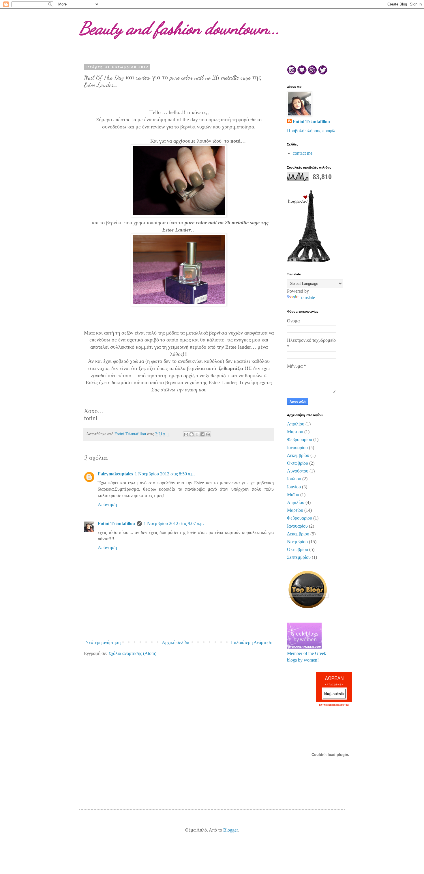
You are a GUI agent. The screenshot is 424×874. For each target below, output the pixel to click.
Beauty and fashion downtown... (179, 28)
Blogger (230, 830)
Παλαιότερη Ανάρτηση (251, 642)
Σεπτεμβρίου (299, 557)
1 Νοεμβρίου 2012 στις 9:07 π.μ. (174, 523)
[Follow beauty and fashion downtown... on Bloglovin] (308, 260)
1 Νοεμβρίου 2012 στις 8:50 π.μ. (165, 473)
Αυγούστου (297, 470)
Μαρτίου (295, 431)
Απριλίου (295, 423)
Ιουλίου (294, 478)
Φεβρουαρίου (299, 439)
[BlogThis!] (191, 434)
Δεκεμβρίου (298, 455)
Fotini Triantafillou (116, 523)
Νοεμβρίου (297, 541)
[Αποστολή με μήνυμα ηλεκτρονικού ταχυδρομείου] (186, 434)
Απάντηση (107, 504)
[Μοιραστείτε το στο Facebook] (202, 434)
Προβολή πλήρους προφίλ (311, 130)
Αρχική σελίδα (175, 642)
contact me (302, 153)
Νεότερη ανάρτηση (103, 642)
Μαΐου (293, 494)
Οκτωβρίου (297, 463)
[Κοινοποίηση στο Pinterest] (208, 434)
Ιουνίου (294, 486)
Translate (307, 297)
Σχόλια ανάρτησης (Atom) (132, 653)
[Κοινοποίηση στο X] (197, 434)
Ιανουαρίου (297, 447)
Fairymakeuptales (115, 473)
